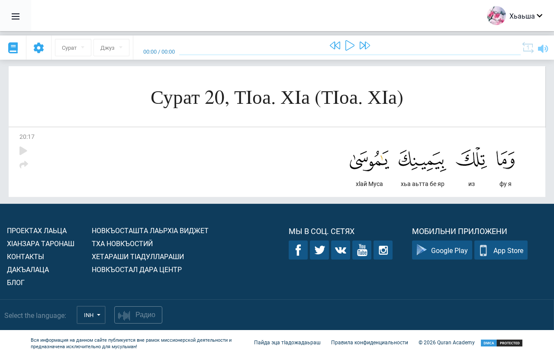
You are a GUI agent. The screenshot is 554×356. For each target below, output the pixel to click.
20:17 (27, 136)
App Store (508, 250)
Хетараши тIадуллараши (138, 256)
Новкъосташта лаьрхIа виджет (150, 230)
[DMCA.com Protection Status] (501, 343)
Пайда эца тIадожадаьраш (287, 342)
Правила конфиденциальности (369, 342)
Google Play (449, 250)
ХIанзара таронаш (40, 243)
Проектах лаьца (37, 230)
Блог (16, 282)
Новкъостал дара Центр (137, 269)
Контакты (25, 256)
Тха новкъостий (122, 243)
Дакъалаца (28, 269)
